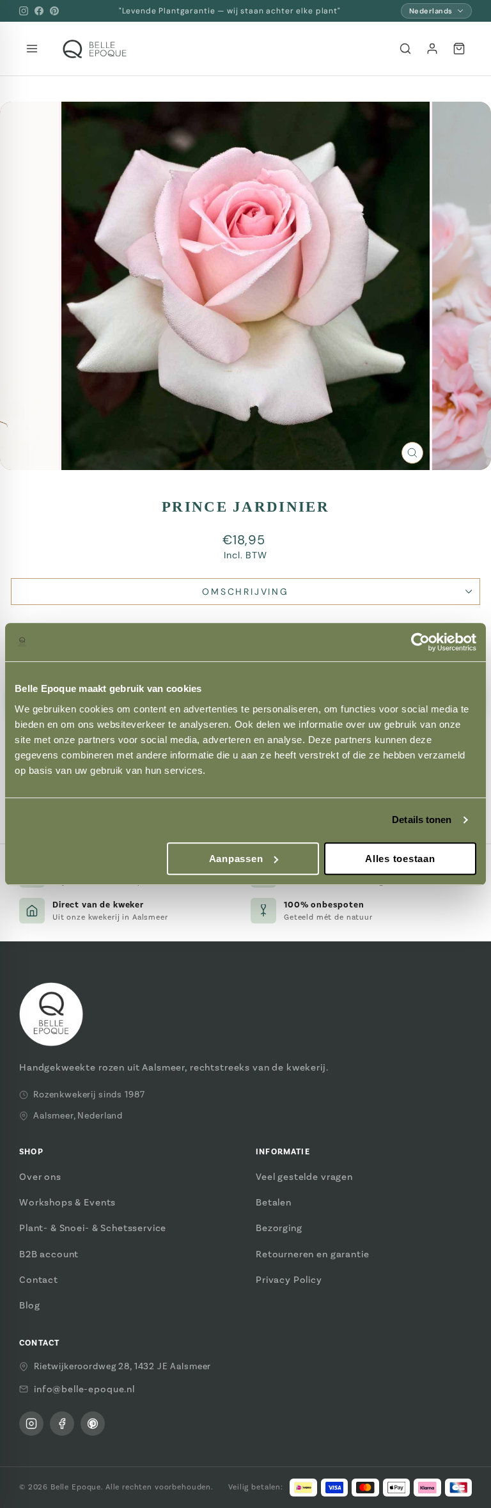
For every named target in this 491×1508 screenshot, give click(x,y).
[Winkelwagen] (459, 48)
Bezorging (279, 1228)
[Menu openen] (32, 48)
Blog (29, 1305)
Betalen (274, 1202)
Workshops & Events (67, 1202)
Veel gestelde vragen (304, 1176)
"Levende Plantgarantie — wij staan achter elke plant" (230, 11)
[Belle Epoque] (95, 49)
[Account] (432, 48)
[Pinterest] (54, 10)
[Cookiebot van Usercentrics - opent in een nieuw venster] (420, 642)
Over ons (40, 1176)
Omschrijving (245, 591)
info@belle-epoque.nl (84, 1389)
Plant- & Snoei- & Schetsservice (92, 1228)
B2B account (49, 1254)
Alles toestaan (400, 858)
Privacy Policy (289, 1279)
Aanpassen (236, 858)
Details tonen (421, 819)
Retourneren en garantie (313, 1254)
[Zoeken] (405, 48)
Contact (38, 1279)
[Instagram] (23, 10)
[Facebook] (39, 10)
